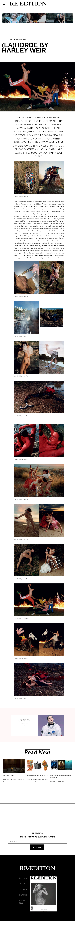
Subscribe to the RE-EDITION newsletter (37, 836)
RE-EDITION (37, 833)
